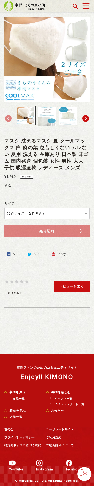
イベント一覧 (63, 398)
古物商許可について (60, 445)
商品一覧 (19, 398)
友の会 (8, 429)
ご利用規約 (53, 437)
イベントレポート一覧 (69, 404)
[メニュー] (86, 4)
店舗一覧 (15, 417)
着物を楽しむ (60, 392)
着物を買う (17, 392)
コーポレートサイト (60, 429)
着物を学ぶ (17, 410)
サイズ (9, 203)
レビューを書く (71, 286)
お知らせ (57, 410)
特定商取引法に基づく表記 (22, 445)
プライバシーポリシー (19, 437)
